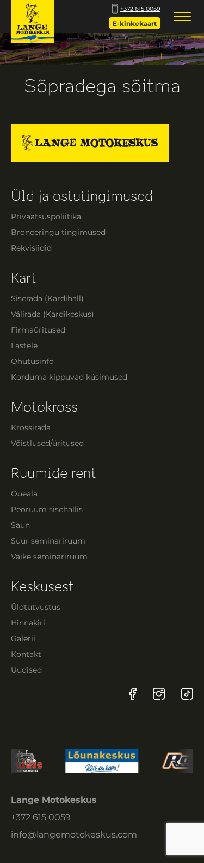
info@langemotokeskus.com (74, 834)
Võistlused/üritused (47, 443)
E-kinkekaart (135, 24)
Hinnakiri (28, 623)
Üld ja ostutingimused (82, 196)
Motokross (44, 407)
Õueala (24, 493)
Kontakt (26, 654)
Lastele (24, 345)
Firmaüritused (38, 330)
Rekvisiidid (31, 248)
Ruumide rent (53, 473)
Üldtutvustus (35, 607)
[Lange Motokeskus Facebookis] (133, 693)
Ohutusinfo (32, 361)
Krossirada (31, 427)
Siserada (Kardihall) (47, 298)
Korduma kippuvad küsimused (69, 377)
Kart (23, 278)
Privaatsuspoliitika (46, 216)
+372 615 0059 (140, 8)
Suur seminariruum (48, 541)
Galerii (23, 638)
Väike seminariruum (49, 556)
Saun (20, 525)
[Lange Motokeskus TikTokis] (187, 693)
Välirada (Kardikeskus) (52, 314)
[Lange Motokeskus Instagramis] (159, 693)
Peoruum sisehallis (47, 509)
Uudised (26, 670)
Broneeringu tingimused (58, 232)
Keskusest (42, 586)
